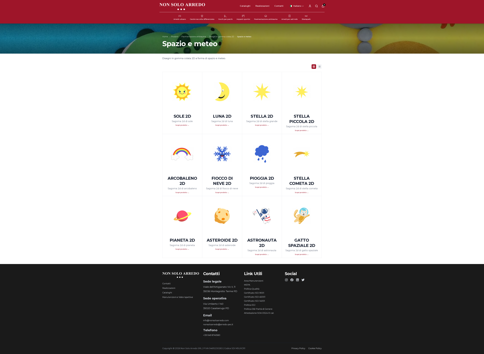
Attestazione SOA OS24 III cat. (259, 313)
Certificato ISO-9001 (254, 293)
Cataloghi (245, 6)
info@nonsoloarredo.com (216, 320)
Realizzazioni (262, 6)
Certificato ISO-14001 (254, 301)
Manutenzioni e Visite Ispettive (177, 297)
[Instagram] (286, 279)
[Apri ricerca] (316, 6)
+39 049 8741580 (211, 335)
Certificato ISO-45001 (254, 297)
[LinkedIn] (297, 279)
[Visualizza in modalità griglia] (314, 66)
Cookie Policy (315, 348)
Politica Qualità (251, 289)
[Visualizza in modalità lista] (319, 66)
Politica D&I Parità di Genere (258, 309)
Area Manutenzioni (253, 281)
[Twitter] (303, 279)
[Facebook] (291, 279)
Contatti (278, 6)
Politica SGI (249, 305)
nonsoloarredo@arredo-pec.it (218, 324)
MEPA (247, 285)
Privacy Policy (298, 348)
